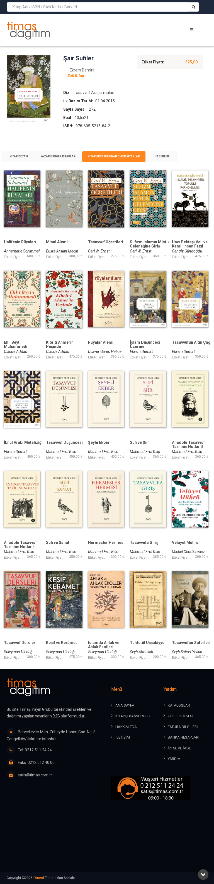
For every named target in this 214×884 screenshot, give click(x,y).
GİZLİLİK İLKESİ (180, 716)
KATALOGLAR (179, 705)
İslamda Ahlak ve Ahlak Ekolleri (103, 645)
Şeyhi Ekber (99, 442)
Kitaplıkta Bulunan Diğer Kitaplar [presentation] (114, 156)
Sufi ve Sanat (57, 543)
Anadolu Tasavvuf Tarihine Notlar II (188, 444)
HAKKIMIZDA (126, 727)
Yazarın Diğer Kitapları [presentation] (58, 156)
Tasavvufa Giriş (144, 543)
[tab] (19, 156)
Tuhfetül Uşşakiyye (147, 643)
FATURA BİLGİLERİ (183, 727)
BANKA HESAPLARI (183, 737)
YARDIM (174, 759)
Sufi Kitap (75, 75)
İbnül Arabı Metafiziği (23, 442)
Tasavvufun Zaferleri (191, 643)
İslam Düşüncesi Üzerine (145, 344)
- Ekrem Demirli (80, 70)
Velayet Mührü (185, 543)
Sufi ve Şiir (139, 442)
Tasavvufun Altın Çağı (191, 342)
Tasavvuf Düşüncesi (64, 442)
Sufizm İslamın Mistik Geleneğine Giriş (150, 244)
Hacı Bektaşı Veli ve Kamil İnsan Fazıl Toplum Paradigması (191, 246)
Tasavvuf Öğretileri (105, 242)
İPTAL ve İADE (179, 748)
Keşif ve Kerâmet (61, 643)
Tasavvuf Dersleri (20, 643)
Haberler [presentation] (162, 156)
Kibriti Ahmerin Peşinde (60, 344)
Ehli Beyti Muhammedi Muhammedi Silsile (22, 346)
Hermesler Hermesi (106, 543)
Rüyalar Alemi (100, 342)
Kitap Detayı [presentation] (19, 156)
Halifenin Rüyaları (20, 242)
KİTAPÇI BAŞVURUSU (132, 716)
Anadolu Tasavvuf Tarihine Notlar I (20, 545)
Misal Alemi (57, 242)
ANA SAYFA (124, 705)
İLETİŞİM (122, 737)
